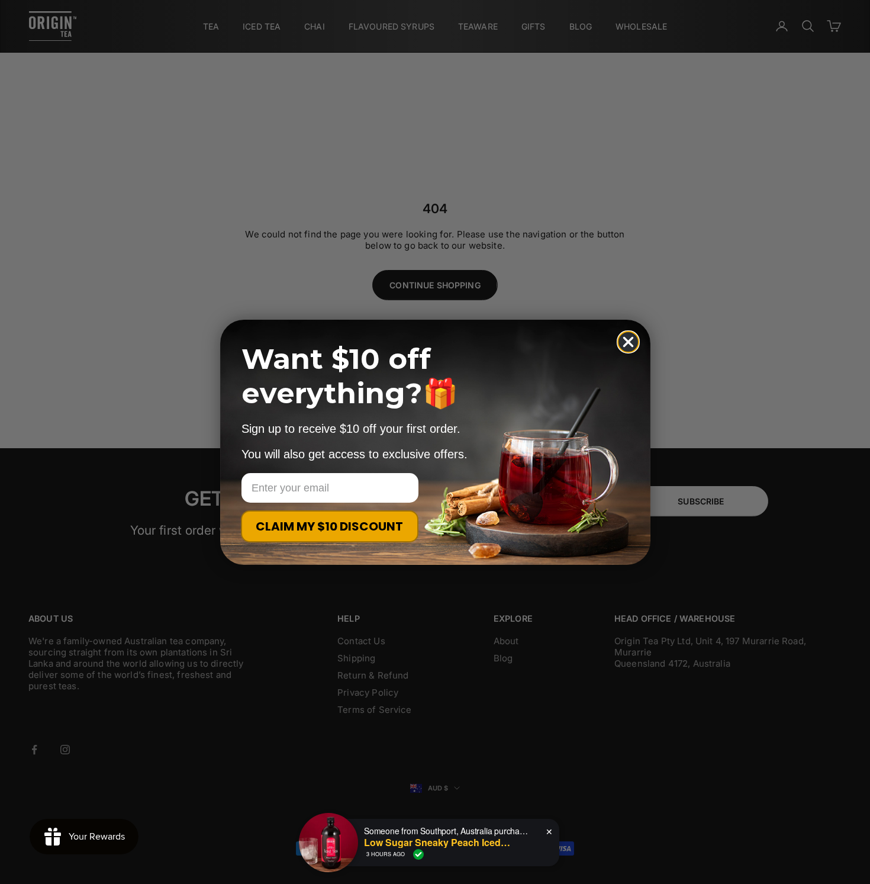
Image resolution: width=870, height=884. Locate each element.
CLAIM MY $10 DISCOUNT (329, 526)
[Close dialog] (628, 342)
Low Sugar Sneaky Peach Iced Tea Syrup (438, 842)
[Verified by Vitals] (418, 854)
